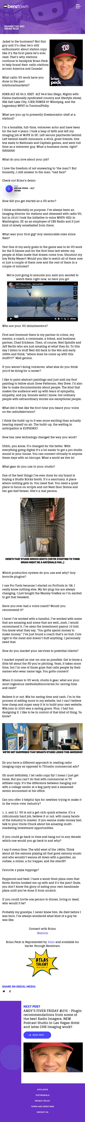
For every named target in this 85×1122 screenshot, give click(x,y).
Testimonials (42, 1095)
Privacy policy (42, 1101)
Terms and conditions (42, 1106)
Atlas (51, 941)
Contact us (42, 1112)
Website (42, 933)
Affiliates (42, 1090)
